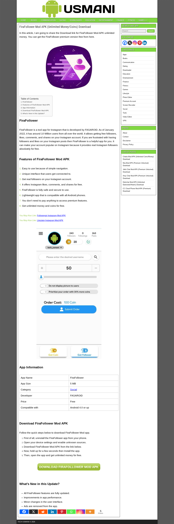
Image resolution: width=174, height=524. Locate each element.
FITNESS (131, 20)
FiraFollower (27, 102)
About (125, 133)
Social (125, 109)
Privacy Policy (128, 144)
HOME (23, 20)
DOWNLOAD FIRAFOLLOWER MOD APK (68, 467)
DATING (63, 20)
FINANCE (120, 20)
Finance (126, 82)
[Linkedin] (52, 511)
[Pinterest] (61, 511)
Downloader (127, 70)
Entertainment (128, 78)
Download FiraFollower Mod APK (36, 111)
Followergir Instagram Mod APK (51, 215)
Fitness (125, 86)
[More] (90, 511)
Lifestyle (126, 93)
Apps (125, 55)
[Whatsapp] (71, 511)
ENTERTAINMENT (106, 20)
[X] (33, 511)
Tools (125, 113)
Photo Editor (127, 97)
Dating (125, 66)
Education (126, 74)
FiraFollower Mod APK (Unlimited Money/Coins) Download (55, 27)
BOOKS (34, 20)
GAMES (141, 20)
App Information (29, 108)
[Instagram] (80, 511)
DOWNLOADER (76, 20)
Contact (126, 137)
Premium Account (129, 101)
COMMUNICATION (48, 20)
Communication (128, 62)
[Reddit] (42, 511)
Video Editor (127, 117)
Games (125, 89)
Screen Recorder (129, 105)
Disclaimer (127, 141)
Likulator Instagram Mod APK (50, 220)
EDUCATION (90, 20)
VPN (124, 121)
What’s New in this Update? (34, 113)
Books (125, 58)
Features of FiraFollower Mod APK (36, 105)
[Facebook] (24, 511)
